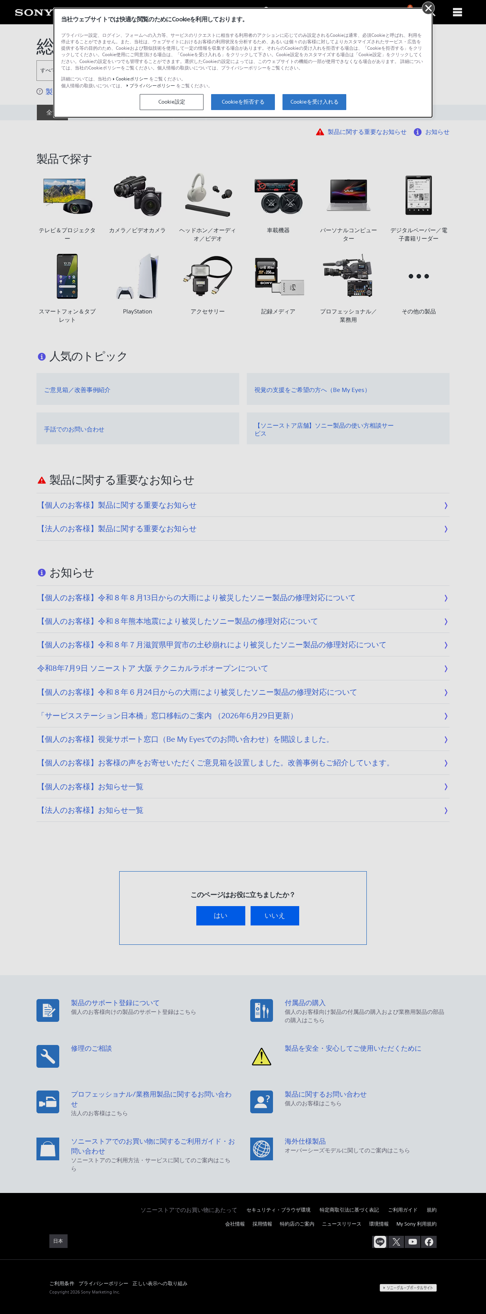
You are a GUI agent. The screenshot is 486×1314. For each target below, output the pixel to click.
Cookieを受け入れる (314, 101)
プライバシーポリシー (152, 85)
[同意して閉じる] (428, 8)
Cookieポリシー (132, 79)
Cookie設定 (171, 101)
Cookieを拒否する (243, 101)
